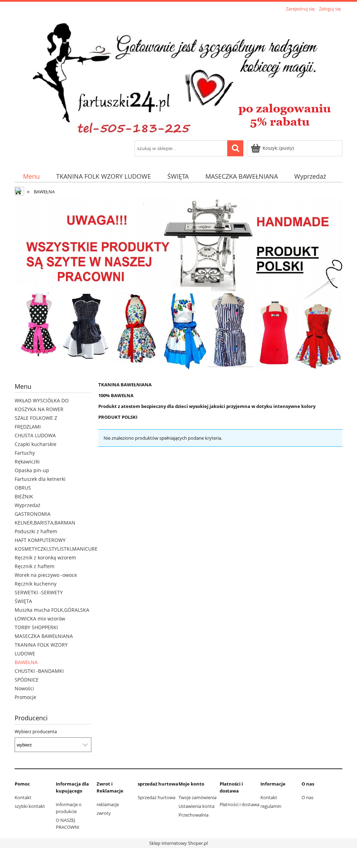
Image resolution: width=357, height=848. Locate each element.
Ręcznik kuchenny (35, 583)
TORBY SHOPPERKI (36, 627)
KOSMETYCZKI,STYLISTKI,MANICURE (56, 548)
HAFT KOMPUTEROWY (40, 540)
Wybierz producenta (36, 731)
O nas (307, 797)
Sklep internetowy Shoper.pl (178, 843)
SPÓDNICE (27, 679)
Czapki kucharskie (35, 444)
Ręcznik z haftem (34, 566)
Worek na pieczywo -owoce (46, 575)
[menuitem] (31, 176)
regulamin (270, 806)
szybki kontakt (30, 806)
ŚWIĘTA (23, 601)
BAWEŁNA (26, 662)
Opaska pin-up (32, 470)
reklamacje (108, 804)
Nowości (24, 688)
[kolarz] (178, 286)
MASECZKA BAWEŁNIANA (44, 636)
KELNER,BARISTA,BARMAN (45, 522)
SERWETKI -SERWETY (39, 592)
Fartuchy (25, 452)
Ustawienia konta (196, 806)
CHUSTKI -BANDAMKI (39, 671)
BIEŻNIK (24, 496)
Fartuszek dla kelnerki (40, 479)
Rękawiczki (27, 461)
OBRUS (23, 487)
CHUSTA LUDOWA (35, 435)
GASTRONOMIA (33, 514)
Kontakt (23, 797)
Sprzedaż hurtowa (156, 797)
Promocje (25, 697)
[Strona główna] (178, 77)
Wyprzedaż (27, 505)
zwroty (104, 813)
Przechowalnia (193, 815)
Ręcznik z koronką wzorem (45, 557)
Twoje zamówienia (197, 797)
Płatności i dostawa (239, 804)
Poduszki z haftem (36, 531)
